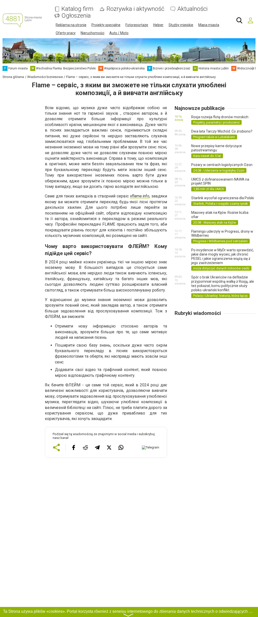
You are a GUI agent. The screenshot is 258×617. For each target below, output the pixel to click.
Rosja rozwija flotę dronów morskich (219, 117)
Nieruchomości (92, 33)
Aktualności (192, 9)
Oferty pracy (66, 33)
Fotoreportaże (136, 25)
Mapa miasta (208, 25)
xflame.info (139, 196)
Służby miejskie (181, 25)
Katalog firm (77, 9)
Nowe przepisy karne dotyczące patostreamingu (216, 148)
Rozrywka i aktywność (135, 9)
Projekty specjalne (105, 25)
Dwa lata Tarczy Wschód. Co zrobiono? (221, 131)
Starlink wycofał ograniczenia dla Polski (222, 198)
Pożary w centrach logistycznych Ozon (221, 165)
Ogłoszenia (76, 15)
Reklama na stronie (71, 25)
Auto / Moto (118, 33)
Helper (158, 25)
